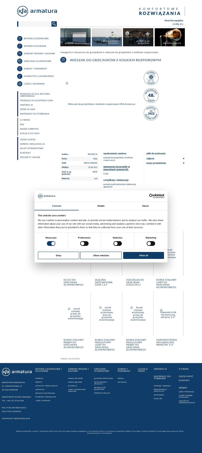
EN (174, 24)
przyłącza (72, 386)
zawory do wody (75, 378)
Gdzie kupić (186, 376)
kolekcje (39, 378)
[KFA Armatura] (37, 15)
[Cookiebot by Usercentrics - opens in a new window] (151, 196)
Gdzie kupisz (28, 139)
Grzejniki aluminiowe (101, 370)
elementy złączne (102, 393)
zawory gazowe (75, 382)
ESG (22, 124)
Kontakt (25, 153)
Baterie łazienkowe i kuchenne (48, 370)
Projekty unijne (30, 157)
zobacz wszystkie (70, 358)
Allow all (143, 255)
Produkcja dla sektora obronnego (35, 95)
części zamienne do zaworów (77, 390)
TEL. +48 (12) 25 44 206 (13, 400)
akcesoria (39, 389)
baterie (38, 382)
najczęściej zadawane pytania (187, 402)
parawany (122, 382)
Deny (58, 255)
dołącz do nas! (30, 133)
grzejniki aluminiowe (103, 378)
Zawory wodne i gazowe (78, 370)
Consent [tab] (56, 206)
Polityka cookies (11, 411)
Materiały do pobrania (34, 114)
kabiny (121, 378)
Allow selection (101, 255)
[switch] (84, 243)
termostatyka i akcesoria (100, 383)
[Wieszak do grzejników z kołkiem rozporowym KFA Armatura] (100, 103)
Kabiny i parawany (124, 370)
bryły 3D (158, 398)
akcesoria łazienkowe (45, 393)
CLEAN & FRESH (143, 370)
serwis (183, 387)
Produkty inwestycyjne (45, 397)
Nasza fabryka (29, 129)
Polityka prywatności (14, 408)
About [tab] (145, 206)
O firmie (184, 369)
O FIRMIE (25, 120)
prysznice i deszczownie (46, 386)
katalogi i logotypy (162, 386)
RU (181, 24)
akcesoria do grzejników (88, 52)
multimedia (159, 395)
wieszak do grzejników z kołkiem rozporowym (131, 52)
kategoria (66, 52)
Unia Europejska (174, 20)
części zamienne (42, 400)
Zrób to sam (27, 109)
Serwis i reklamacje (32, 144)
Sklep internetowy (32, 148)
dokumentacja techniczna (160, 390)
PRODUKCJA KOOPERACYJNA (36, 100)
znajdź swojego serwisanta (186, 396)
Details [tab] (101, 206)
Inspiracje (26, 105)
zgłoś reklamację (186, 391)
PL (177, 24)
